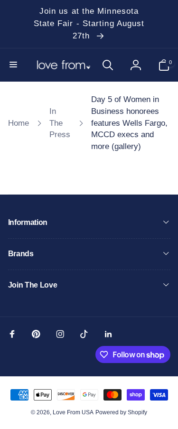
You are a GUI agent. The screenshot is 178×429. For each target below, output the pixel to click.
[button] (14, 65)
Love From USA (73, 412)
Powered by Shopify (121, 412)
